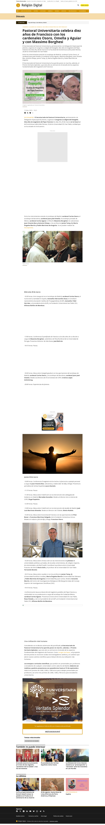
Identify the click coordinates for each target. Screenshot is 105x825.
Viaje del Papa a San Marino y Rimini (37, 22)
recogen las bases (64, 652)
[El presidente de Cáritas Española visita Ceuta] (52, 755)
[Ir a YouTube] (31, 811)
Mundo (57, 11)
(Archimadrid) (28, 117)
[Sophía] (77, 784)
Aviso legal (44, 816)
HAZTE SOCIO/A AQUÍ (52, 731)
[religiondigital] (21, 821)
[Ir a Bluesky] (34, 811)
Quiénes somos (20, 816)
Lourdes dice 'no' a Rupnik (53, 1)
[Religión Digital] (29, 5)
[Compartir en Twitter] (27, 113)
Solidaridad (82, 11)
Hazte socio (69, 816)
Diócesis (64, 11)
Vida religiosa (73, 11)
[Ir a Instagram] (24, 811)
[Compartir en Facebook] (25, 113)
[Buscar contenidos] (78, 5)
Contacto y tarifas (33, 816)
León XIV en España (26, 11)
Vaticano (43, 11)
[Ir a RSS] (44, 811)
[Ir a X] (20, 811)
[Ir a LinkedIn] (27, 811)
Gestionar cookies (54, 821)
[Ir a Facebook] (17, 811)
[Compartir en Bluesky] (30, 113)
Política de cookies (58, 816)
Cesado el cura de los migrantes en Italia (36, 1)
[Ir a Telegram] (41, 811)
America (50, 11)
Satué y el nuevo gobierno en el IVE (69, 1)
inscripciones (28, 228)
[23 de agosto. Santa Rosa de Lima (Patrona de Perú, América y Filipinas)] (52, 784)
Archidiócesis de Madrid (32, 741)
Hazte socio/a (84, 5)
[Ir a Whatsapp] (37, 811)
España (36, 11)
